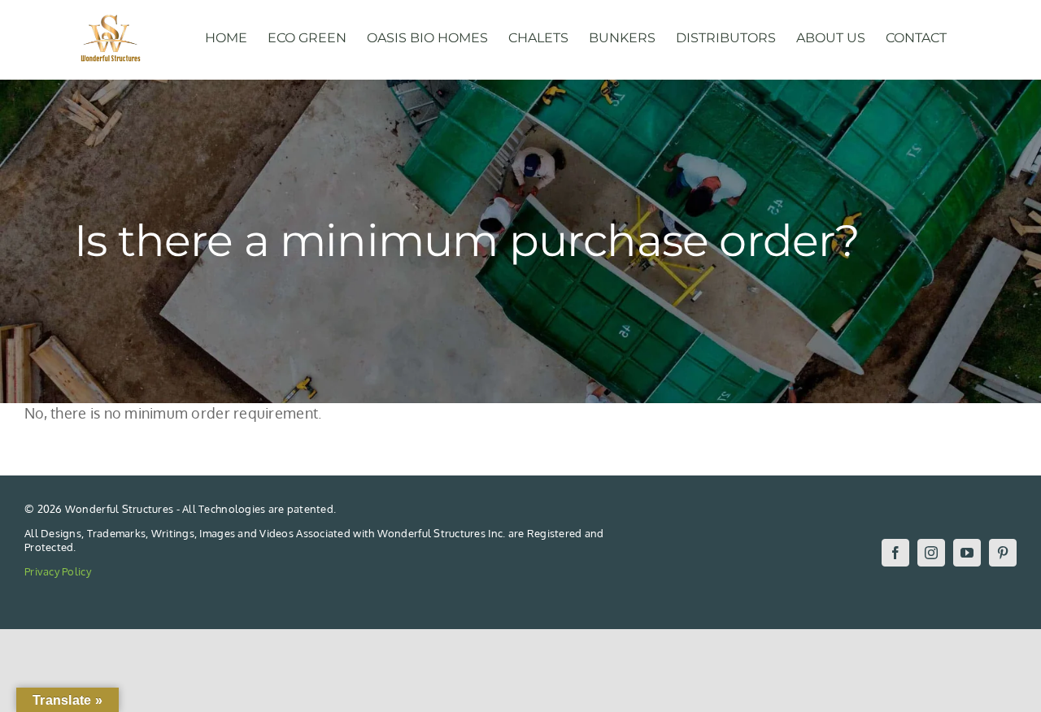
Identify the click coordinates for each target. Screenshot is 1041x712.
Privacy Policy (57, 571)
